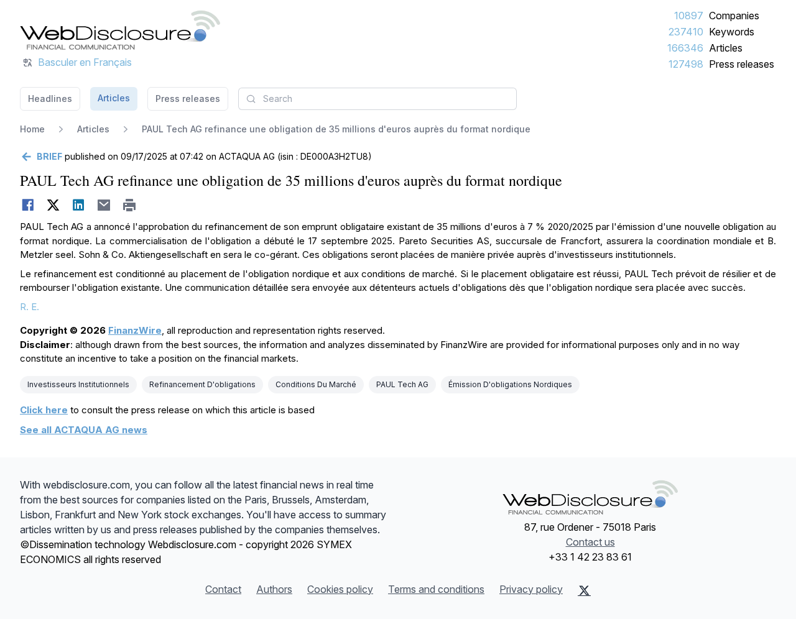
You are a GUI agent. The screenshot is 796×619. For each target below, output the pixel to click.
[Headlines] (120, 30)
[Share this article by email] (104, 205)
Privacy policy (531, 589)
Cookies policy (340, 589)
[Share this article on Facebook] (27, 205)
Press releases (741, 64)
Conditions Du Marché (315, 384)
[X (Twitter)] (584, 590)
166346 (685, 48)
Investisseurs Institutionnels (78, 384)
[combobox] (377, 99)
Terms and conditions (436, 589)
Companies (734, 15)
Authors (274, 589)
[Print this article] (129, 205)
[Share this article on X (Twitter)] (53, 205)
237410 (686, 31)
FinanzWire (135, 330)
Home (32, 129)
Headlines (50, 98)
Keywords (731, 31)
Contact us (590, 542)
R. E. (29, 307)
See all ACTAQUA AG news (83, 430)
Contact (223, 589)
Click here (44, 410)
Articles (726, 48)
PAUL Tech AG (402, 384)
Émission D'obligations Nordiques (510, 384)
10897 (688, 15)
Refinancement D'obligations (202, 384)
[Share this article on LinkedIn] (78, 205)
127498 (686, 64)
